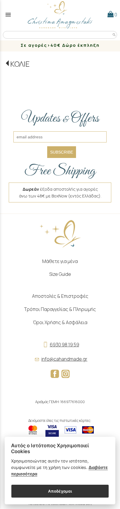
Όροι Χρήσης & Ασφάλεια (60, 322)
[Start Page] (60, 14)
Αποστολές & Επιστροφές (60, 296)
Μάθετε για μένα (60, 261)
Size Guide (60, 274)
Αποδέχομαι (60, 491)
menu (8, 14)
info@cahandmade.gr (64, 359)
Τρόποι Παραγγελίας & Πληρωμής (60, 309)
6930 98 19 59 (64, 344)
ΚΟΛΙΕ (20, 64)
